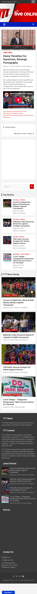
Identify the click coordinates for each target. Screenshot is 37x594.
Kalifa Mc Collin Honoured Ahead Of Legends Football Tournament (23, 224)
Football (16, 200)
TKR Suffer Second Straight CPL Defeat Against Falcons (21, 241)
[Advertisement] (18, 159)
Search (32, 186)
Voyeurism (6, 117)
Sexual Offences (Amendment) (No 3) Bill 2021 (18, 115)
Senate (20, 113)
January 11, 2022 (8, 66)
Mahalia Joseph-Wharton (24, 66)
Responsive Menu (33, 1)
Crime (5, 52)
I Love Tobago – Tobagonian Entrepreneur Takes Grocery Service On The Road (23, 259)
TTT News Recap (11, 274)
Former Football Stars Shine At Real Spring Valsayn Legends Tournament (22, 205)
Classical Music (10, 127)
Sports (22, 200)
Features (16, 254)
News (10, 52)
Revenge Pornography (10, 113)
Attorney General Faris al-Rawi (17, 111)
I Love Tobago (24, 254)
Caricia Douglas (18, 267)
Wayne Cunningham (19, 213)
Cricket (15, 237)
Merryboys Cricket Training (23, 133)
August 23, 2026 (18, 211)
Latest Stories (9, 463)
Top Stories (8, 195)
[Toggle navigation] (4, 24)
